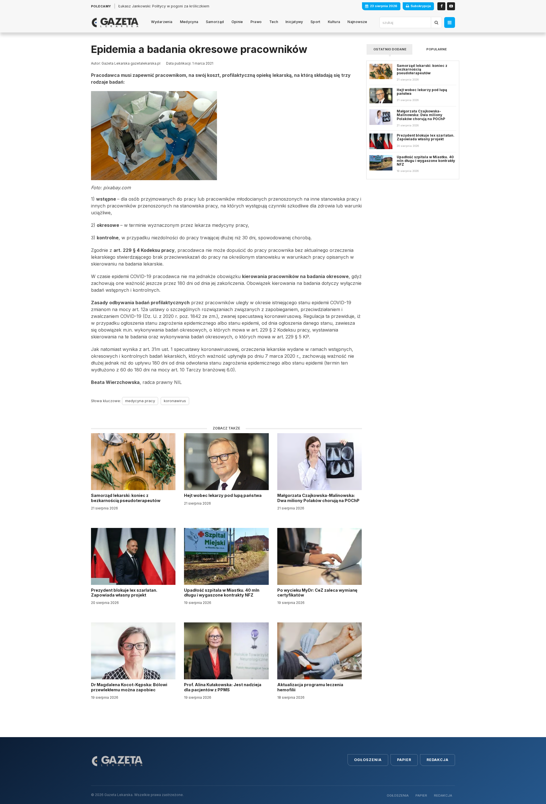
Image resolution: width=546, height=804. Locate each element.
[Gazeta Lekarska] (115, 22)
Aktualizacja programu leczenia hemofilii (310, 687)
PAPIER (421, 795)
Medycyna (189, 22)
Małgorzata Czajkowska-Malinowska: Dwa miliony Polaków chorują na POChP (318, 498)
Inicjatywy (294, 22)
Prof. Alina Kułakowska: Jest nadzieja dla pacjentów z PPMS (222, 687)
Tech (273, 22)
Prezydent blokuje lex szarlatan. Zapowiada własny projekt (124, 592)
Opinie (237, 22)
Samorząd (215, 22)
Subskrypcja (421, 6)
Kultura (334, 22)
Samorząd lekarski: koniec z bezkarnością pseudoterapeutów (126, 498)
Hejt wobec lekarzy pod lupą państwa (223, 495)
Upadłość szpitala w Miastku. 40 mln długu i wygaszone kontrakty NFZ (221, 592)
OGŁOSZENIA (398, 795)
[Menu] (449, 22)
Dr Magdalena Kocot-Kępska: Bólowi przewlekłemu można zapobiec (129, 687)
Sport (315, 22)
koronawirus (175, 400)
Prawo (256, 22)
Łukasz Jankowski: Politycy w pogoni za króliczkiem (163, 6)
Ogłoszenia (368, 760)
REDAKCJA (443, 795)
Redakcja (437, 760)
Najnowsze (357, 22)
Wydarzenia (162, 22)
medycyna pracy (140, 400)
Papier (404, 760)
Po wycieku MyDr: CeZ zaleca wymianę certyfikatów (317, 592)
